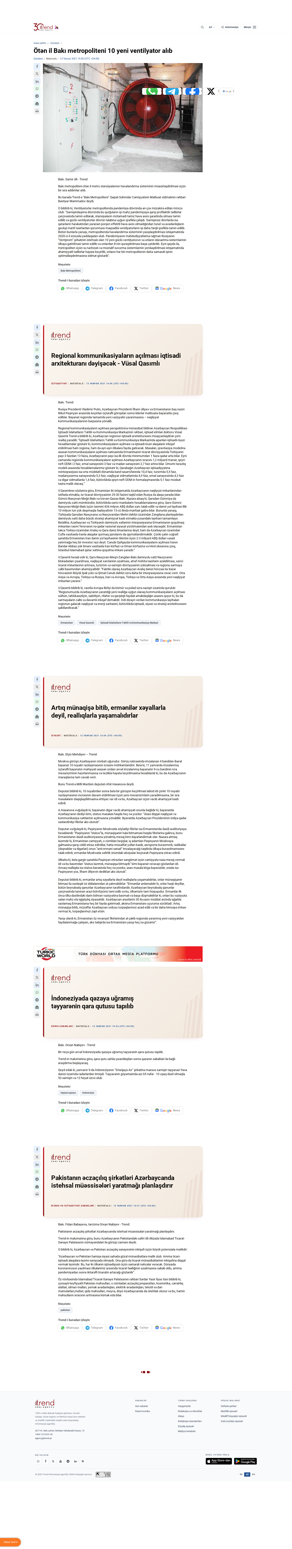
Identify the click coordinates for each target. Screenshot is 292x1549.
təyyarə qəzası (68, 1092)
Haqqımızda (184, 1406)
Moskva (115, 80)
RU (253, 1474)
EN (241, 1474)
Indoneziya (88, 1092)
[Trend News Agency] (44, 1404)
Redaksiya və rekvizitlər (190, 1411)
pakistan (65, 1310)
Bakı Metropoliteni (71, 270)
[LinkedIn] (75, 1461)
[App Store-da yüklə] (219, 1461)
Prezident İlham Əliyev (137, 80)
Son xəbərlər (141, 1406)
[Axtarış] (202, 27)
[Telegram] (68, 1461)
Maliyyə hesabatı (187, 1431)
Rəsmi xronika (142, 1411)
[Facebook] (46, 1461)
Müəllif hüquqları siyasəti (234, 1416)
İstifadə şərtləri (228, 1406)
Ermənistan (67, 622)
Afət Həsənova (163, 80)
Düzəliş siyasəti (186, 1426)
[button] (37, 66)
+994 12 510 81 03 (44, 1434)
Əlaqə (181, 1416)
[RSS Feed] (83, 1461)
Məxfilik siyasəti (229, 1411)
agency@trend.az (43, 1438)
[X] (53, 1461)
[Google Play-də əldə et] (245, 1461)
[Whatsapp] (38, 1461)
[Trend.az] (46, 27)
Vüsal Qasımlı (86, 622)
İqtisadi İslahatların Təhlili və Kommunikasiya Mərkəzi (129, 622)
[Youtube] (60, 1461)
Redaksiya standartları (190, 1421)
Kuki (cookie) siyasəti (232, 1421)
